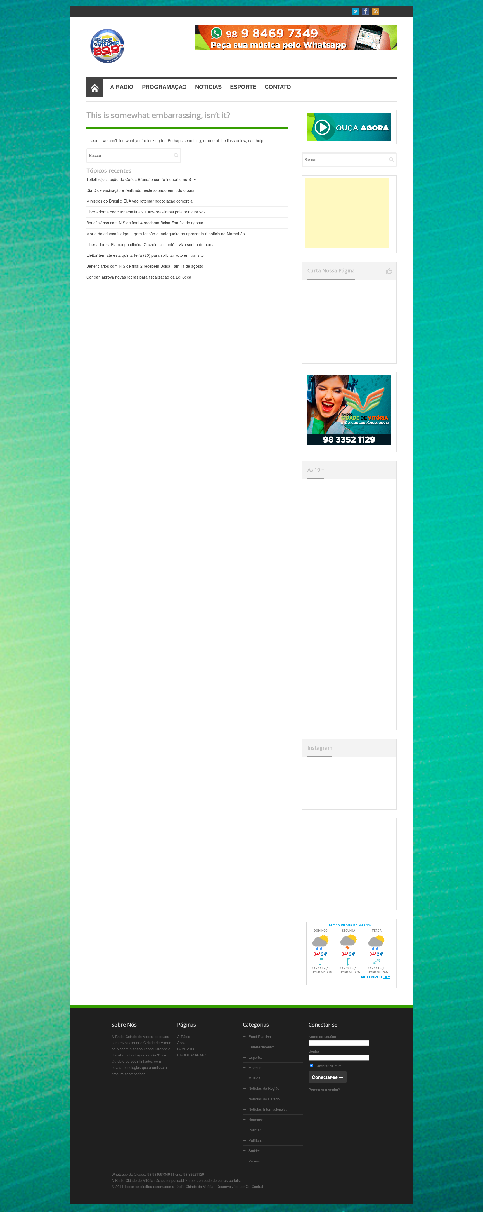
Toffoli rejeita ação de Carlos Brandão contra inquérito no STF (141, 179)
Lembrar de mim (328, 1066)
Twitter (355, 11)
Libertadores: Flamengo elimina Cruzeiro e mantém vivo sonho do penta (150, 244)
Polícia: (254, 1130)
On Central (254, 1186)
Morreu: (254, 1067)
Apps (181, 1042)
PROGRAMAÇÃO (191, 1055)
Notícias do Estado (264, 1099)
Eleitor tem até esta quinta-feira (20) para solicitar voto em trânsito (145, 255)
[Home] (94, 87)
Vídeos (254, 1161)
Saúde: (254, 1150)
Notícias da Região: (264, 1088)
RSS (375, 11)
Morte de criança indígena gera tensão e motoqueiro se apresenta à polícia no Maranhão (165, 233)
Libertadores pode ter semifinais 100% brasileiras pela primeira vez (145, 212)
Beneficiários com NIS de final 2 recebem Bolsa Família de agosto (144, 266)
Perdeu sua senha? (324, 1089)
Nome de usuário (322, 1036)
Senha (314, 1051)
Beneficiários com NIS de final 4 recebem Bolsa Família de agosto (144, 222)
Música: (254, 1078)
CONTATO (185, 1048)
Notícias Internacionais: (267, 1109)
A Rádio (183, 1036)
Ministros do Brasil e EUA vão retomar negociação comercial (139, 201)
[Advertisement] (347, 213)
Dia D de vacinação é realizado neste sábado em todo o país (140, 190)
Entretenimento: (261, 1046)
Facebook (365, 11)
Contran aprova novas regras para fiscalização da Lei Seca (138, 277)
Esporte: (255, 1057)
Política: (255, 1140)
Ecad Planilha (259, 1036)
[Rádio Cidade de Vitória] (107, 46)
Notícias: (255, 1119)
